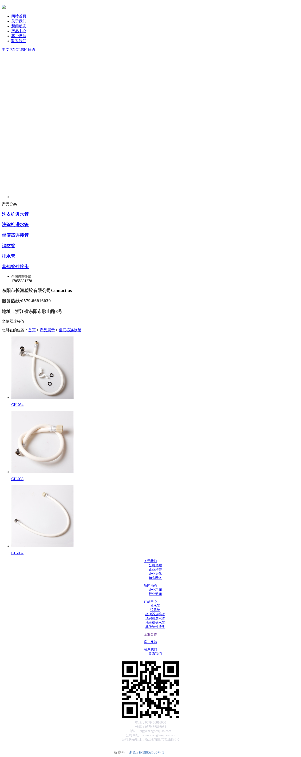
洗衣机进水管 (15, 214)
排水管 (8, 256)
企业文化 (155, 573)
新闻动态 (18, 26)
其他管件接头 (15, 266)
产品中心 (18, 31)
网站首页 (18, 16)
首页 (32, 330)
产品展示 (47, 330)
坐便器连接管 (15, 235)
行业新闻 (155, 594)
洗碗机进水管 (15, 224)
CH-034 (17, 405)
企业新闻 (155, 589)
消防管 (8, 245)
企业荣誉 (155, 569)
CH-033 (17, 479)
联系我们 (18, 41)
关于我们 (18, 21)
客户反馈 (18, 36)
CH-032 (17, 553)
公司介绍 (155, 565)
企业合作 (150, 634)
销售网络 (155, 578)
